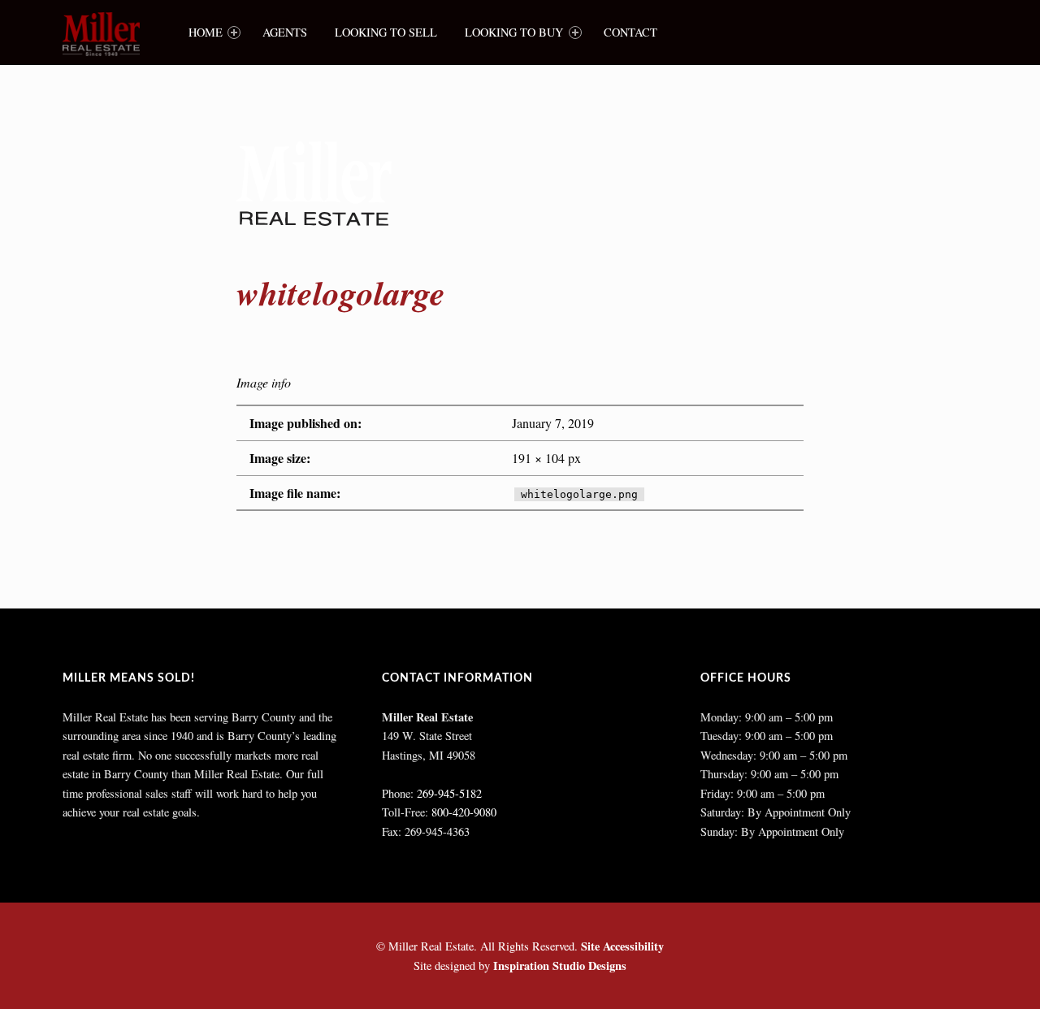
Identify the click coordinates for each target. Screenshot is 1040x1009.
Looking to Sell (386, 32)
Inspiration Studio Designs (559, 965)
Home (205, 32)
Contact (630, 32)
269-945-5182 (449, 793)
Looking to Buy (514, 32)
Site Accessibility (622, 946)
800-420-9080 (463, 812)
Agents (284, 32)
